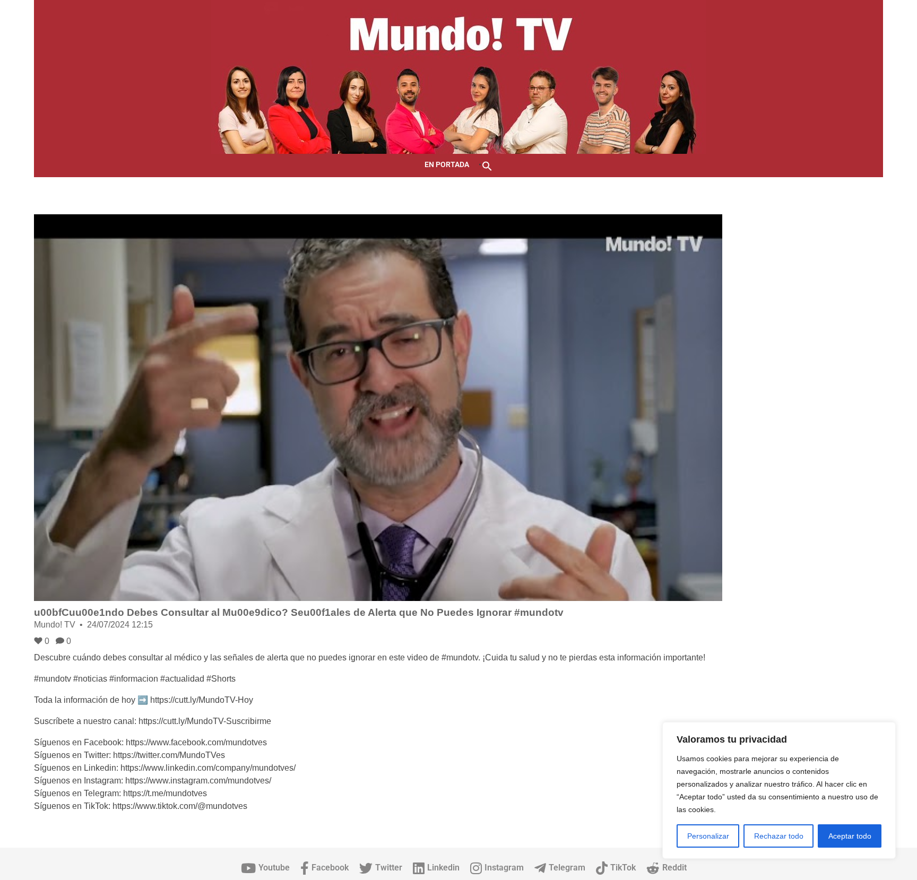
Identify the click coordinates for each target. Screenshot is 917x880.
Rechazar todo (778, 836)
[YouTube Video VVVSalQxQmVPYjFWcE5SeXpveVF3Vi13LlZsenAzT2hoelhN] (378, 407)
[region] (779, 790)
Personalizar (708, 836)
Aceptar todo (849, 836)
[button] (487, 165)
